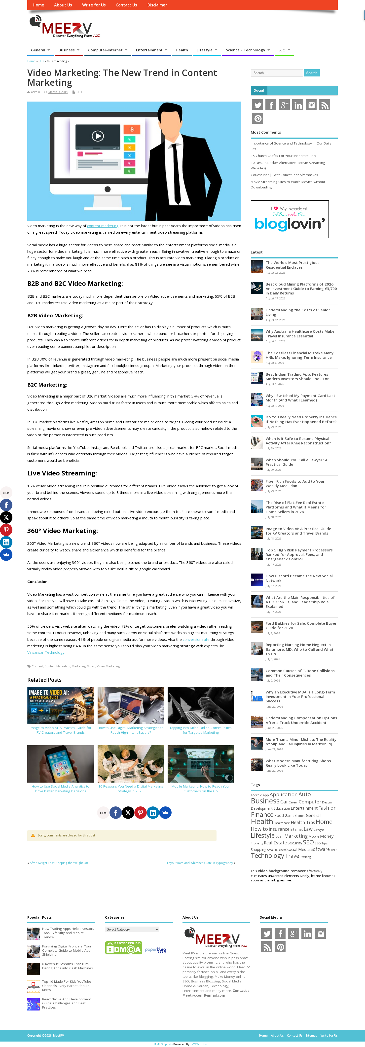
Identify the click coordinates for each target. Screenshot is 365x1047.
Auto (304, 794)
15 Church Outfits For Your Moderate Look (284, 155)
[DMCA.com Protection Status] (123, 954)
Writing (306, 857)
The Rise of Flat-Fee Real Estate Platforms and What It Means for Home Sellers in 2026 (296, 507)
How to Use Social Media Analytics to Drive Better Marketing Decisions (60, 788)
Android (256, 795)
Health (182, 49)
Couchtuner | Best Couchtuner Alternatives (284, 175)
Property (257, 843)
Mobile (313, 836)
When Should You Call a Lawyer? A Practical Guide (297, 462)
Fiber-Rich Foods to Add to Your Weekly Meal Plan (295, 483)
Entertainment (149, 49)
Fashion (327, 807)
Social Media (298, 849)
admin (35, 92)
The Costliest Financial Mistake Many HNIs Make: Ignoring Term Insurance (299, 355)
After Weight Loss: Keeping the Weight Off (59, 863)
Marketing (79, 666)
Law (308, 829)
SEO (282, 49)
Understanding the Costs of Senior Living (298, 312)
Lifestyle (205, 49)
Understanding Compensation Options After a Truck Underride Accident (301, 720)
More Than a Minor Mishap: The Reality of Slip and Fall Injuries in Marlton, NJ (301, 741)
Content (37, 666)
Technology (267, 855)
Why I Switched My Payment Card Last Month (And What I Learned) (300, 397)
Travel (293, 855)
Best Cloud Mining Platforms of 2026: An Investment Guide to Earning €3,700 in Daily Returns (301, 288)
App (266, 795)
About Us (63, 5)
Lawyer (319, 829)
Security (295, 842)
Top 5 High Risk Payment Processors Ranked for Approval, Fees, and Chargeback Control (299, 554)
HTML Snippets (163, 1044)
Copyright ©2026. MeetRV (45, 1035)
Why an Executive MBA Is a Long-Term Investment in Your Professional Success (300, 696)
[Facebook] (116, 812)
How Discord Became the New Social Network (299, 578)
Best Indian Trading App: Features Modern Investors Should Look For (297, 376)
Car (284, 801)
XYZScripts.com (202, 1044)
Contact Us (126, 5)
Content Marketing (57, 666)
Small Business (276, 850)
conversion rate (196, 639)
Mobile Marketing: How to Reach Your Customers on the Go (201, 788)
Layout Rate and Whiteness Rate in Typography (200, 863)
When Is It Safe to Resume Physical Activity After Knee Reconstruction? (298, 440)
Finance (262, 814)
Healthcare (282, 823)
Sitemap (311, 1035)
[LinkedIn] (153, 812)
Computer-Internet (105, 49)
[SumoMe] (165, 812)
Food (279, 815)
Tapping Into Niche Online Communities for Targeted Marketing (201, 730)
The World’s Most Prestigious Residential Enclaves (293, 264)
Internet (296, 829)
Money (327, 836)
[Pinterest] (140, 812)
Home (38, 5)
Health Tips (303, 822)
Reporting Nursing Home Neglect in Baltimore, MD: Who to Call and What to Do (299, 649)
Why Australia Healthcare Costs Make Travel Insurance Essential (300, 333)
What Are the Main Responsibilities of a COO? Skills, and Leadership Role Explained (300, 602)
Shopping (258, 849)
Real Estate (275, 843)
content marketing (102, 225)
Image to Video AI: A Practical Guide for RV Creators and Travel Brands (60, 730)
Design (327, 802)
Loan (279, 836)
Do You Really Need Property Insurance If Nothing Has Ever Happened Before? (301, 419)
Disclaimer (157, 5)
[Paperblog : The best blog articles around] (155, 954)
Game (289, 815)
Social (259, 90)
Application (284, 794)
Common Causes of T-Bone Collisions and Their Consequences (300, 673)
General (38, 49)
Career (293, 802)
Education (281, 808)
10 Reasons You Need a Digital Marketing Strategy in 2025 (130, 788)
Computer (310, 801)
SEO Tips (321, 843)
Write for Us (94, 5)
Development (262, 808)
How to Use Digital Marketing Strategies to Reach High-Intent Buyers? (131, 730)
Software (320, 849)
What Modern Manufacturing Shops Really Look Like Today (298, 763)
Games (300, 816)
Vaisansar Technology (46, 652)
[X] (128, 812)
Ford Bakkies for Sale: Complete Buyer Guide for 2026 (301, 625)
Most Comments (266, 132)
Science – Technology (245, 49)
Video (91, 666)
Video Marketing (108, 666)
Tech (333, 850)
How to (259, 828)
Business (67, 49)
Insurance (279, 829)
